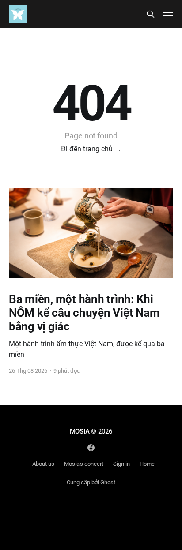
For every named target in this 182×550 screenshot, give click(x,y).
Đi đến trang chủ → (91, 149)
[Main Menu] (167, 14)
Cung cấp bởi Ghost (91, 482)
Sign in (121, 463)
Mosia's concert (83, 463)
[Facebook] (91, 447)
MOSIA (80, 431)
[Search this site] (151, 14)
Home (147, 463)
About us (43, 463)
